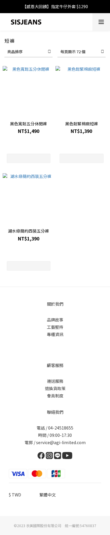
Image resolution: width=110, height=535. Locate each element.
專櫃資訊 (55, 334)
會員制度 (55, 396)
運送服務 (55, 381)
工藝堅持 (55, 327)
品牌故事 (55, 320)
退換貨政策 (55, 388)
